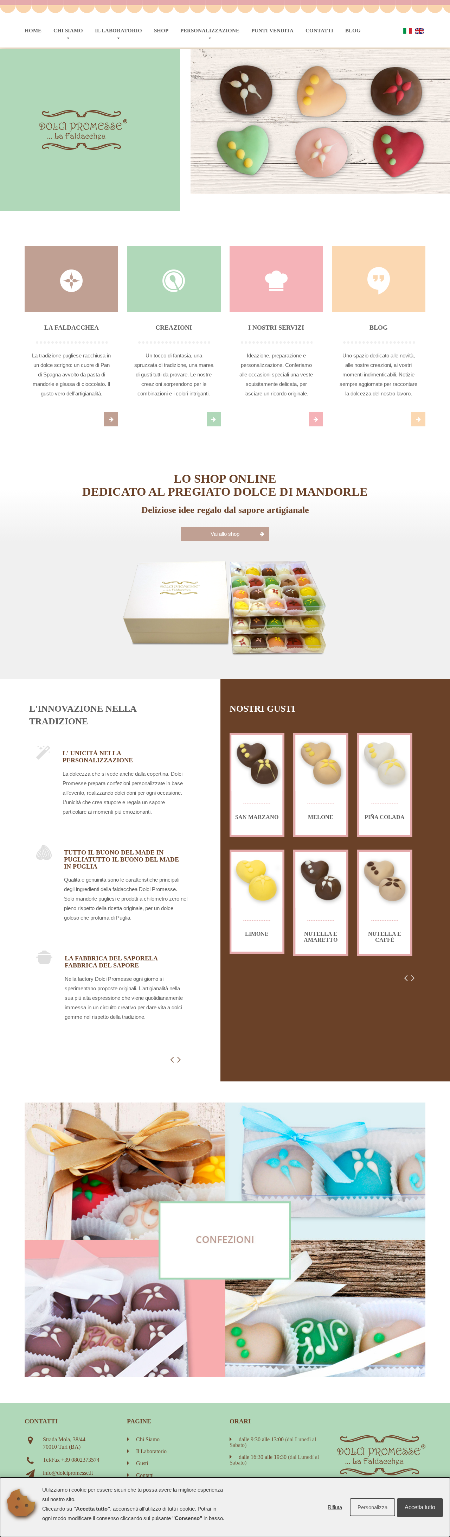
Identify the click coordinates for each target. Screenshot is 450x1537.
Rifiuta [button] (335, 1507)
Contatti (319, 30)
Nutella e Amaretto (321, 937)
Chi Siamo (68, 30)
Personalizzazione (209, 30)
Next (211, 63)
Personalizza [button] (372, 1507)
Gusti (142, 1463)
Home (33, 30)
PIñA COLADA (385, 817)
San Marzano (256, 817)
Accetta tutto (420, 1507)
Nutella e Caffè (384, 937)
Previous (202, 63)
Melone (320, 817)
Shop (161, 30)
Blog (353, 30)
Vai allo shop (225, 534)
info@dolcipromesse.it (68, 1473)
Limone (257, 934)
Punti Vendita (272, 30)
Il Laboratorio (118, 30)
